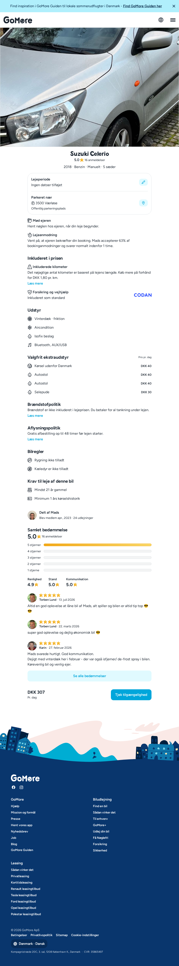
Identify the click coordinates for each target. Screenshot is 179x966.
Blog (14, 844)
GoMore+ (99, 825)
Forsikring (100, 844)
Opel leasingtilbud (23, 908)
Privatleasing (20, 876)
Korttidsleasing (21, 882)
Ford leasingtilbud (23, 901)
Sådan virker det (104, 812)
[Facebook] (13, 787)
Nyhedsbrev (19, 831)
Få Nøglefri (100, 838)
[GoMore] (17, 19)
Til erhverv (100, 819)
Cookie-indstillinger (85, 935)
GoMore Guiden (22, 850)
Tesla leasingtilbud (23, 895)
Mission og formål (23, 812)
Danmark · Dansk (32, 944)
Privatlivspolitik (41, 935)
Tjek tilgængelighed (131, 695)
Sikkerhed (100, 850)
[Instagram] (21, 787)
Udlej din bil (101, 831)
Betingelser (19, 935)
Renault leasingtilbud (25, 889)
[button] (174, 6)
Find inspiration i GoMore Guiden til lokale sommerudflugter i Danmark (86, 6)
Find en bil (100, 806)
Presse (15, 819)
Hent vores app (21, 825)
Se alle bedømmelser (89, 676)
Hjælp (15, 806)
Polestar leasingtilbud (26, 914)
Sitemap (62, 935)
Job (13, 838)
